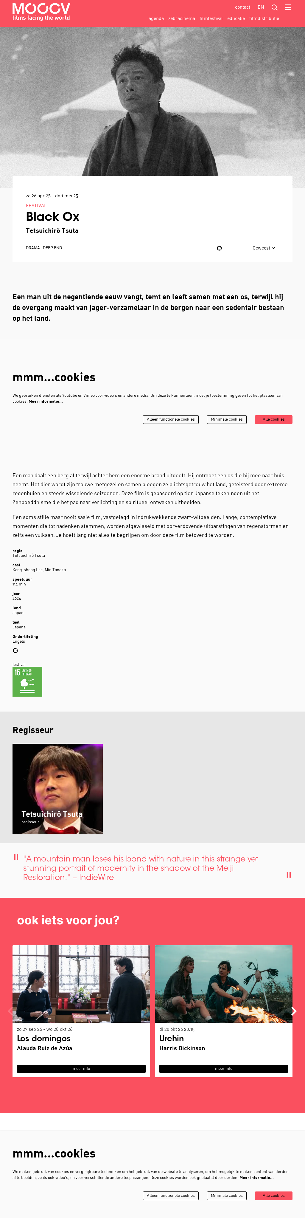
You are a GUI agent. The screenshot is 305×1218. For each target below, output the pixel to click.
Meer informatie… (46, 402)
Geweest (262, 248)
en (261, 7)
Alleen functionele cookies (171, 420)
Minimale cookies (227, 420)
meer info (81, 1069)
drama (33, 248)
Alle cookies (274, 420)
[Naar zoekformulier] (274, 7)
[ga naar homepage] (41, 12)
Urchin (171, 1039)
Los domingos (44, 1039)
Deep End (52, 248)
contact (242, 7)
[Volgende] (294, 1011)
